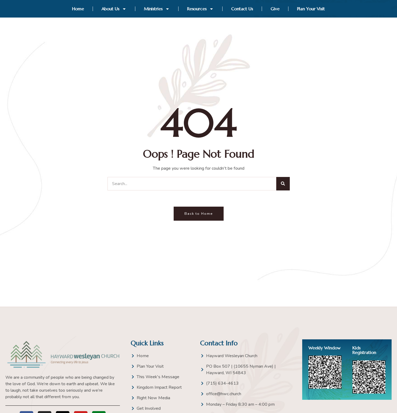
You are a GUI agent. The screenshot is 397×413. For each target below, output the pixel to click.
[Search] (283, 183)
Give (275, 8)
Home (78, 8)
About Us (110, 8)
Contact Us (242, 8)
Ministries (153, 8)
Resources (197, 8)
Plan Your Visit (311, 8)
